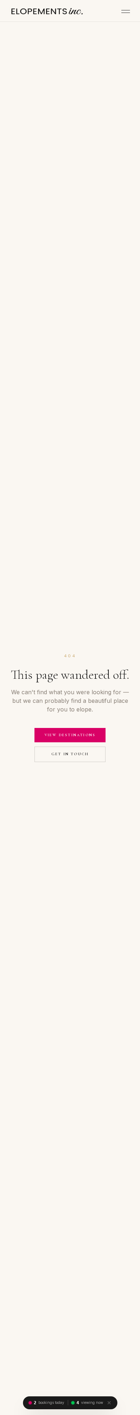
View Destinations (70, 735)
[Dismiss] (109, 1402)
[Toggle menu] (125, 11)
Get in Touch (70, 754)
